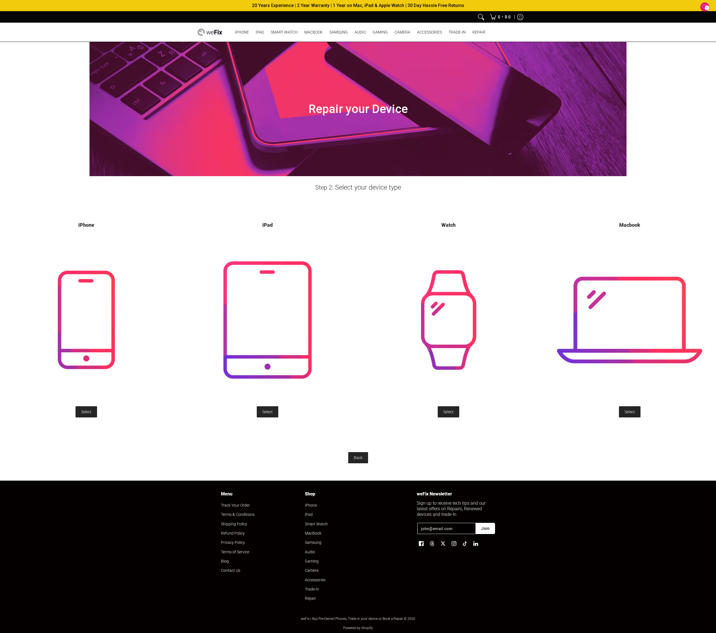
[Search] (481, 17)
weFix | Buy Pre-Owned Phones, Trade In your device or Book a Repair (352, 619)
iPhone (311, 505)
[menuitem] (500, 17)
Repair (310, 598)
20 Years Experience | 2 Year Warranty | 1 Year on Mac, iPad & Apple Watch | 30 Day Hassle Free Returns (358, 5)
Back (358, 457)
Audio (310, 552)
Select (86, 412)
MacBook (313, 533)
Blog (225, 561)
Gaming (312, 561)
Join (485, 528)
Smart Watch (316, 524)
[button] (421, 543)
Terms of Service (235, 552)
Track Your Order (235, 505)
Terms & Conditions (238, 514)
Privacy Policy (233, 542)
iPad (309, 514)
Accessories (315, 580)
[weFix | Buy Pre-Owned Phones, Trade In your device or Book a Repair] (210, 32)
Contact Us (230, 570)
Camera (312, 570)
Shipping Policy (234, 524)
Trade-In (312, 589)
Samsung (313, 542)
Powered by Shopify (358, 628)
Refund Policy (233, 533)
